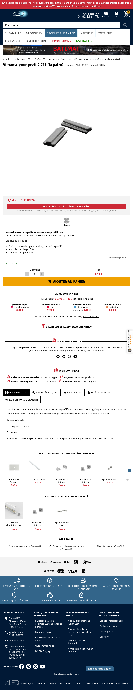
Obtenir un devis (108, 626)
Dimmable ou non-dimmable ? (77, 642)
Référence (70, 65)
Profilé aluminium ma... (14, 524)
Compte (116, 16)
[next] (129, 470)
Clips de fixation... (110, 479)
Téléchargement (101, 392)
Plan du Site (66, 683)
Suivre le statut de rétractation (66, 674)
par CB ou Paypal (34, 377)
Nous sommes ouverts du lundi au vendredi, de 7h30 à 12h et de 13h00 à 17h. (17, 652)
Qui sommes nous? (45, 645)
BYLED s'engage (43, 651)
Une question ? (88, 15)
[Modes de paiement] (64, 570)
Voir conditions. (91, 316)
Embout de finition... (14, 481)
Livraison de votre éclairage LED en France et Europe (48, 623)
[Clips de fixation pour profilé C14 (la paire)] (110, 468)
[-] (27, 274)
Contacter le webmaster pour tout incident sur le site (101, 683)
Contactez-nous (17, 640)
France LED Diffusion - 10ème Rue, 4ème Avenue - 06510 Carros (18, 623)
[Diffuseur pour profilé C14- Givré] (38, 468)
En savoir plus (116, 257)
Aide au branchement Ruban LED (79, 622)
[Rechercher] (125, 25)
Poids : (93, 65)
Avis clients (74, 392)
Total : (98, 269)
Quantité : (35, 269)
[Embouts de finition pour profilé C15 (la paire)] (86, 468)
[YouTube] (42, 667)
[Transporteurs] (64, 562)
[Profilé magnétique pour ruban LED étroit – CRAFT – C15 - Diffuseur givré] (14, 511)
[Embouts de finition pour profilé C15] (38, 511)
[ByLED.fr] (21, 14)
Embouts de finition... (62, 481)
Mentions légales (43, 632)
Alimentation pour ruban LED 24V (80, 650)
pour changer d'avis (79, 377)
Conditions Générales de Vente (47, 639)
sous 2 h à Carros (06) (33, 381)
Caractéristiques (47, 392)
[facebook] (58, 356)
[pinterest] (63, 356)
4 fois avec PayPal (79, 381)
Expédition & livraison (23, 399)
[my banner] (66, 50)
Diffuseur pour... (38, 479)
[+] (42, 274)
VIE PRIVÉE (105, 636)
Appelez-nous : (16, 634)
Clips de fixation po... (62, 524)
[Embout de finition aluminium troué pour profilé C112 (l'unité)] (14, 468)
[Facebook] (21, 667)
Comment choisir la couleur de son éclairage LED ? (80, 632)
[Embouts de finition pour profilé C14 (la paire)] (62, 468)
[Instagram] (35, 667)
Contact (106, 16)
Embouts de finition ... (38, 524)
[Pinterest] (28, 667)
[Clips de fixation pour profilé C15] (62, 511)
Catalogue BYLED (108, 631)
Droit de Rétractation (99, 668)
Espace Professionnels (111, 620)
